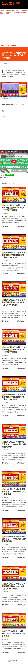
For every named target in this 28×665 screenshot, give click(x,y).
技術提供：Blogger (15, 660)
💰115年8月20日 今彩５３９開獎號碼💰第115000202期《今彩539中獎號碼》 (13, 254)
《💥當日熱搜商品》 (5, 45)
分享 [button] (23, 104)
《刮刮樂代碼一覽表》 (9, 10)
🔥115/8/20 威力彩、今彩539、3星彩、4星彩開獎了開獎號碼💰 (13, 633)
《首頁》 (2, 10)
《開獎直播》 (18, 10)
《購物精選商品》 (7, 12)
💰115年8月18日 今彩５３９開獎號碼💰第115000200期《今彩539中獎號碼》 (13, 302)
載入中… (2, 179)
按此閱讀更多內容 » (21, 226)
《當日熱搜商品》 (16, 12)
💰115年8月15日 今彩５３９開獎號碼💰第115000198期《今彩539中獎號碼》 (13, 586)
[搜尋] (22, 3)
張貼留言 (4, 116)
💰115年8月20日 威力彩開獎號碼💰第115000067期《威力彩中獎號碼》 (14, 538)
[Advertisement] (14, 29)
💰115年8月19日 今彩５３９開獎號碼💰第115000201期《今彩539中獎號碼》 (13, 349)
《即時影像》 (6, 13)
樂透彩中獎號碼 (14, 104)
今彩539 (8, 104)
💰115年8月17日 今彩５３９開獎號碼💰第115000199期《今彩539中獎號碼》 (13, 207)
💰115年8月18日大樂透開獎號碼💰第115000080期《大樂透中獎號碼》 (14, 444)
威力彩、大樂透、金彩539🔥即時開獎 (11, 4)
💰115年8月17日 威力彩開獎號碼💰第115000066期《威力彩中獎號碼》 (14, 491)
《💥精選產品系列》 (15, 45)
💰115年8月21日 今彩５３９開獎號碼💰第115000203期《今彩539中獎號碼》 (13, 396)
